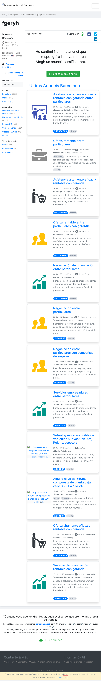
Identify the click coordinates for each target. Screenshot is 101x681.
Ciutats (5, 90)
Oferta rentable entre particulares (68, 142)
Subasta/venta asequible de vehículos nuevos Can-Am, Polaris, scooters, (73, 438)
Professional (9, 148)
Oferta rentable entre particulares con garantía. (71, 224)
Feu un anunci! (52, 640)
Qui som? (10, 662)
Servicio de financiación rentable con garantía (70, 567)
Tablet (49, 670)
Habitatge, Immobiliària (12, 118)
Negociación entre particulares (66, 310)
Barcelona (9, 94)
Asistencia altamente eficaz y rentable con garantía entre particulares (74, 97)
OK (65, 677)
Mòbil (40, 670)
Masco (6, 135)
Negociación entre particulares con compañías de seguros (73, 352)
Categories (7, 107)
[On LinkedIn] (96, 39)
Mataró (7, 98)
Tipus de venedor (10, 141)
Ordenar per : (8, 80)
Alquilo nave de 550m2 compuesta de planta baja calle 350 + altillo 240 (72, 482)
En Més (59, 677)
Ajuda (33, 662)
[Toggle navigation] (95, 6)
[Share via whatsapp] (82, 34)
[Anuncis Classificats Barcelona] (18, 6)
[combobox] (12, 84)
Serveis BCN (9, 124)
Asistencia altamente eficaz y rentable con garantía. (74, 181)
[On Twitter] (96, 34)
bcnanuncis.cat (43, 624)
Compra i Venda (12, 128)
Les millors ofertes (73, 662)
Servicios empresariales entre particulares (70, 394)
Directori (89, 662)
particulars (8, 152)
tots (7, 144)
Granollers (7, 102)
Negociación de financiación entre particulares (73, 267)
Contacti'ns (22, 662)
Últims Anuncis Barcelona (54, 85)
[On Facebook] (89, 34)
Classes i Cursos (11, 132)
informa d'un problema (49, 662)
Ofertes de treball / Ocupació (10, 112)
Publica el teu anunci (63, 73)
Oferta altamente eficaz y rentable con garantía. (71, 527)
